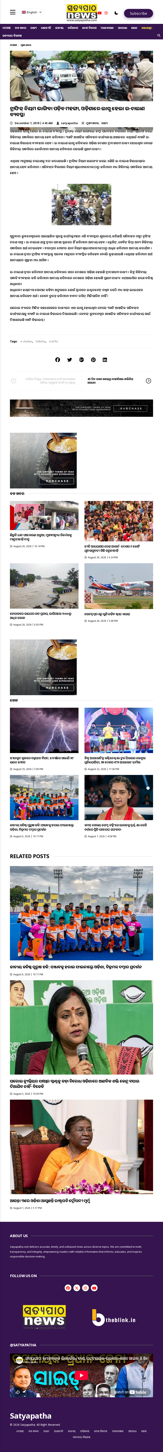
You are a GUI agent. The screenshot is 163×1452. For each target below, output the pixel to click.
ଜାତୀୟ (59, 28)
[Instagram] (106, 13)
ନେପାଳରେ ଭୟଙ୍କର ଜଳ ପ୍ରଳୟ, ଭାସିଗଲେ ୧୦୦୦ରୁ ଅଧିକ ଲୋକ (40, 615)
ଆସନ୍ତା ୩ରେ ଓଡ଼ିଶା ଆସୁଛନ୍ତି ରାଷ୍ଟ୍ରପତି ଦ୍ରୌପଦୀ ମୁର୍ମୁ (50, 1200)
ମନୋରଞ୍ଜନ (107, 28)
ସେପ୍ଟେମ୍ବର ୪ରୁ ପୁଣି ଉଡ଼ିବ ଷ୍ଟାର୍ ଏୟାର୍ (107, 614)
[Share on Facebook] (57, 359)
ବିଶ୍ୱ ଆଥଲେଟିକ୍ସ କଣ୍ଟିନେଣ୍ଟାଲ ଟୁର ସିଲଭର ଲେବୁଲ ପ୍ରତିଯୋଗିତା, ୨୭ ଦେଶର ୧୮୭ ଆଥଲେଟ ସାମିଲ (115, 760)
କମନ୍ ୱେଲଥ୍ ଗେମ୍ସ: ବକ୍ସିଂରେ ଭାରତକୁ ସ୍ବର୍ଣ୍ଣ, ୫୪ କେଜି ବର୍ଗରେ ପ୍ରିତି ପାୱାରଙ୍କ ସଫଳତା (115, 827)
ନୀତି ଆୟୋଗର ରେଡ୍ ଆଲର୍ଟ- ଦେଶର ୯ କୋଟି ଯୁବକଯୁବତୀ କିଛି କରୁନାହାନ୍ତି (112, 548)
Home (7, 28)
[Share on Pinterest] (93, 359)
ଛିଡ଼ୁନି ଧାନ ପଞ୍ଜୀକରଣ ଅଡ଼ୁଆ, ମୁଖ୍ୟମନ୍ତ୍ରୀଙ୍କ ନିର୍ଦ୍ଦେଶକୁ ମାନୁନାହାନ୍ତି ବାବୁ (41, 537)
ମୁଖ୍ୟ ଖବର (92, 123)
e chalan (26, 341)
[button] (116, 13)
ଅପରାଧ (122, 28)
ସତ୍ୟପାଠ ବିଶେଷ (12, 35)
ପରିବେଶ (73, 28)
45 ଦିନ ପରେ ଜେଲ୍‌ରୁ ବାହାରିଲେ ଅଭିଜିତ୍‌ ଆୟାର (110, 380)
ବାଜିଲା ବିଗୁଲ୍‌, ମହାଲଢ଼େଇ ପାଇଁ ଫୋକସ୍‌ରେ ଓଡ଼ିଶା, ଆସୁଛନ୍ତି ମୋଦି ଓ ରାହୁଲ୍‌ (50, 380)
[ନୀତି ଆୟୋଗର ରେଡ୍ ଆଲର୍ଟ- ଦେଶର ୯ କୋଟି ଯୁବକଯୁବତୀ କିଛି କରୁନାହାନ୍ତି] (118, 521)
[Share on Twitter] (69, 359)
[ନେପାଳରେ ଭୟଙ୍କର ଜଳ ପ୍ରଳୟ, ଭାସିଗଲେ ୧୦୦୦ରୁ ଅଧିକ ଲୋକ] (44, 585)
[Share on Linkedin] (105, 359)
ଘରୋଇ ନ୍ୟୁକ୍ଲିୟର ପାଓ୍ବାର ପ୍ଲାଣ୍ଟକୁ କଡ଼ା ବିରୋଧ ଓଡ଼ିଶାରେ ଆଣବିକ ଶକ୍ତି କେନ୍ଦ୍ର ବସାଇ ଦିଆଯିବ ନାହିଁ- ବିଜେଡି (74, 1083)
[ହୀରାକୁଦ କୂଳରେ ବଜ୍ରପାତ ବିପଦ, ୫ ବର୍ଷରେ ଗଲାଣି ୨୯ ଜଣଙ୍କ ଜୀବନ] (44, 730)
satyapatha (69, 123)
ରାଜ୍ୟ (33, 28)
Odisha (41, 341)
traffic (53, 341)
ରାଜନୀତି (46, 28)
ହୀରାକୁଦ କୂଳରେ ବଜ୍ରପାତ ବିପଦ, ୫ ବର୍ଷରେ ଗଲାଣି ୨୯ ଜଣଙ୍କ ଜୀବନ (41, 760)
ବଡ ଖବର (20, 28)
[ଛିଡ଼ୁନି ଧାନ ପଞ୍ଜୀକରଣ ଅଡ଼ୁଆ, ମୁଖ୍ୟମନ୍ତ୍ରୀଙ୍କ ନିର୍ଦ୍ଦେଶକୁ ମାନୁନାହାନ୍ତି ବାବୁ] (44, 515)
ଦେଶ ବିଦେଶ (89, 28)
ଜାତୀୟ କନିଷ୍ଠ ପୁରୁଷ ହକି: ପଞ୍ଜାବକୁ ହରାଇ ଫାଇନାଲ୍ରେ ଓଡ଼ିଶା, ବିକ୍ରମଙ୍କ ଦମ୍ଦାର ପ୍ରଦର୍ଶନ (42, 827)
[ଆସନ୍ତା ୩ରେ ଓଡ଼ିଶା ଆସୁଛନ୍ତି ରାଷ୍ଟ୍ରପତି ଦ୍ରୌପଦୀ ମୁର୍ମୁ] (81, 1147)
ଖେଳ (134, 28)
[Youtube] (100, 13)
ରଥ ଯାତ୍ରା (147, 28)
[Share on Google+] (81, 359)
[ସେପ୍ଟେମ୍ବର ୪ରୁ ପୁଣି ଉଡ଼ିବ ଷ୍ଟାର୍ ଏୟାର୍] (118, 586)
